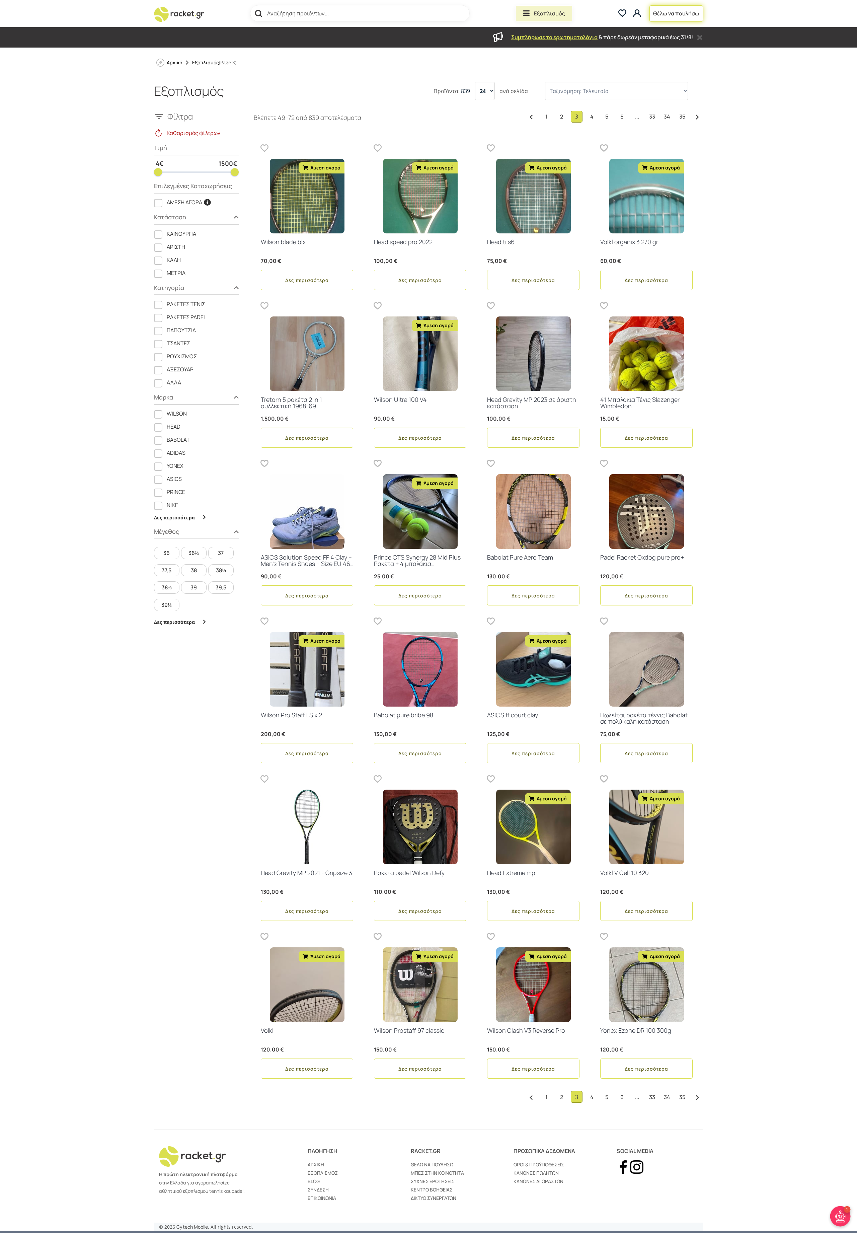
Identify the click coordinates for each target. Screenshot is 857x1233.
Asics (174, 479)
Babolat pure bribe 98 (403, 715)
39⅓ (166, 604)
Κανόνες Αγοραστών (538, 1181)
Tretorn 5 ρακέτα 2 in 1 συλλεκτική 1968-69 (291, 402)
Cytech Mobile (192, 1227)
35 (682, 116)
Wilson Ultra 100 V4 (400, 399)
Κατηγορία (169, 288)
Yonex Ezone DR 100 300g (635, 1030)
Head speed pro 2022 (403, 242)
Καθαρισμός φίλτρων (193, 133)
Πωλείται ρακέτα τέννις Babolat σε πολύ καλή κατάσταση (644, 718)
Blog (314, 1181)
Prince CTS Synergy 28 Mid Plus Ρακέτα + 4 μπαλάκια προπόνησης (417, 564)
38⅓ (221, 570)
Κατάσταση (170, 217)
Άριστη (176, 246)
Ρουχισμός (182, 356)
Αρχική (316, 1164)
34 (667, 116)
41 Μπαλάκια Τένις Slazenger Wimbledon (640, 402)
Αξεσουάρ (180, 369)
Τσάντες (178, 343)
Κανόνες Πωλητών (536, 1173)
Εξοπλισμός (549, 13)
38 (194, 570)
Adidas (176, 452)
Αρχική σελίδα (174, 62)
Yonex (175, 465)
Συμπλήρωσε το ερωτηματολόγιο (554, 37)
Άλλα (174, 382)
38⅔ (167, 587)
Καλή (174, 260)
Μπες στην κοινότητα (437, 1173)
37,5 (166, 570)
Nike (172, 505)
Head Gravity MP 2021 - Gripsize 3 (306, 873)
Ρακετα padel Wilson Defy (409, 873)
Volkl (267, 1030)
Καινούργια (181, 233)
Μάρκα (163, 397)
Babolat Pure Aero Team (520, 557)
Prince (176, 492)
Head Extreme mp (511, 873)
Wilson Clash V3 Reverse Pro (526, 1030)
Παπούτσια (181, 330)
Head (173, 426)
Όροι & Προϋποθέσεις (539, 1164)
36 (166, 553)
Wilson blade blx (283, 242)
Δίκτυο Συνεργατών (433, 1198)
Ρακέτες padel (186, 317)
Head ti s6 (501, 242)
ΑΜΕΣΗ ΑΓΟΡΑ (184, 202)
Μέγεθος (166, 531)
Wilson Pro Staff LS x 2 (291, 715)
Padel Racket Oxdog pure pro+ (642, 557)
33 (652, 116)
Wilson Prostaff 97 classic (409, 1030)
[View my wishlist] (622, 13)
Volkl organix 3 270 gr (629, 242)
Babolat (178, 439)
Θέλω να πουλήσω (676, 13)
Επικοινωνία (322, 1198)
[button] (264, 148)
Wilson (177, 413)
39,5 (221, 587)
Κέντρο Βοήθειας (432, 1189)
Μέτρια (176, 273)
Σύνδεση (318, 1189)
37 (221, 553)
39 (193, 587)
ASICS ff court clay (512, 715)
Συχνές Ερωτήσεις (432, 1181)
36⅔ (193, 553)
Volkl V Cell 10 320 (624, 873)
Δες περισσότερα (307, 280)
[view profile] (638, 13)
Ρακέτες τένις (186, 304)
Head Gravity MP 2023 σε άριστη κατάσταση (531, 402)
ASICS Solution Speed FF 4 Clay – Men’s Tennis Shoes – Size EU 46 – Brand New (306, 564)
